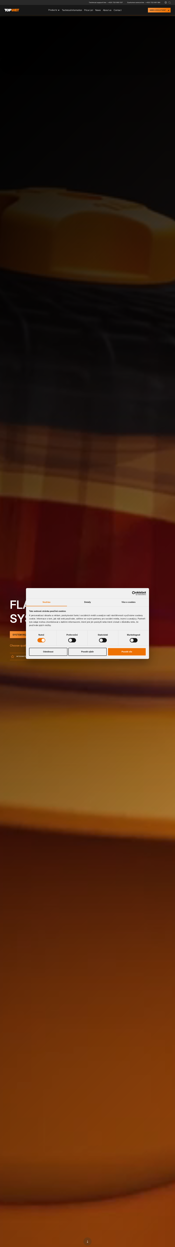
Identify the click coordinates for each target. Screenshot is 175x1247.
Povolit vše (127, 651)
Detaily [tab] (87, 602)
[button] (166, 2)
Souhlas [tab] (46, 602)
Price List (88, 10)
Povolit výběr (87, 651)
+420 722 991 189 (152, 2)
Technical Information (72, 10)
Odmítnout (48, 651)
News (98, 10)
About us (107, 10)
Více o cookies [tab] (128, 602)
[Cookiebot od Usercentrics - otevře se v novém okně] (134, 593)
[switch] (72, 640)
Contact (118, 10)
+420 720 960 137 (115, 2)
